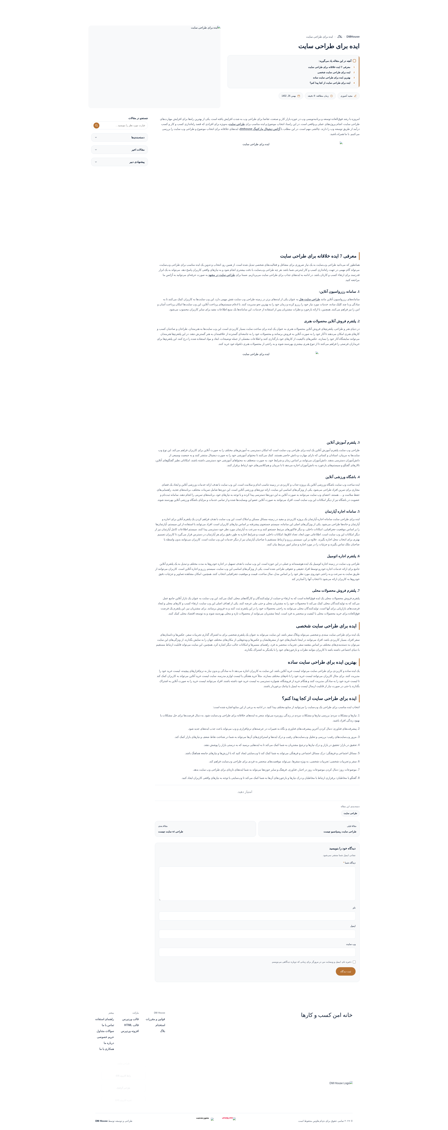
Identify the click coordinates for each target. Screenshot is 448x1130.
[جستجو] (96, 125)
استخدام (160, 1025)
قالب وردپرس (130, 1019)
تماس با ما (108, 1025)
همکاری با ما (106, 1048)
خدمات (241, 9)
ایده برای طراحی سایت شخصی (333, 72)
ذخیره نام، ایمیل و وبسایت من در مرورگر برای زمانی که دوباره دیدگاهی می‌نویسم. (311, 962)
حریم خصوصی (105, 1036)
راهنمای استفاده (104, 1019)
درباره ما (208, 9)
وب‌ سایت (351, 944)
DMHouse (353, 36)
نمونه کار (225, 9)
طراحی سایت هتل (309, 299)
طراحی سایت (350, 813)
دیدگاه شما (349, 862)
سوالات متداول (105, 1031)
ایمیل (353, 926)
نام (354, 907)
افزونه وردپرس (130, 1031)
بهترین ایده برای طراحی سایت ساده (331, 77)
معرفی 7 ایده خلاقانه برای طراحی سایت (329, 67)
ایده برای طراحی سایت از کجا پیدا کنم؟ (330, 82)
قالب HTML (131, 1025)
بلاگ (339, 36)
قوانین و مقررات (155, 1019)
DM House (101, 1120)
